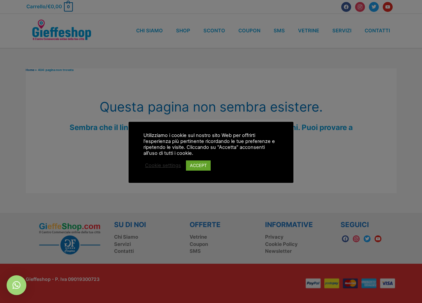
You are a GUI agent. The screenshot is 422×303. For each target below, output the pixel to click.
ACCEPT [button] (198, 165)
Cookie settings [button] (163, 165)
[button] (16, 285)
